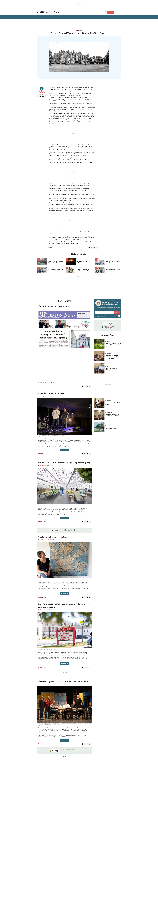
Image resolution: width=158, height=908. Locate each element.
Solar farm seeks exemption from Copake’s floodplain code (113, 427)
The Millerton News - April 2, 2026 (53, 306)
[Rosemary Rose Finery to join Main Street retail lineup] (71, 270)
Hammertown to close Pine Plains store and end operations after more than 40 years (55, 261)
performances (42, 453)
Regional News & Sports (52, 17)
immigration (109, 412)
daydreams (79, 30)
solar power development (112, 425)
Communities (40, 17)
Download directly (42, 382)
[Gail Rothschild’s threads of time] (64, 560)
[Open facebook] (116, 316)
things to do (42, 521)
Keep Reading (63, 450)
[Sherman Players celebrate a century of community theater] (64, 704)
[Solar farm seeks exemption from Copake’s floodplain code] (99, 427)
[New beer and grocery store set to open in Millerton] (99, 270)
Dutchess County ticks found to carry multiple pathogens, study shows (113, 345)
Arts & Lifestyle (65, 17)
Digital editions (111, 17)
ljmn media (109, 353)
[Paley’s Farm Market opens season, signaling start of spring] (64, 486)
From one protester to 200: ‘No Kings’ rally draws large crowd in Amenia (112, 261)
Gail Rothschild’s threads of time (52, 536)
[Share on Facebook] (38, 96)
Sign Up (117, 313)
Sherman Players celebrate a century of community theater (64, 681)
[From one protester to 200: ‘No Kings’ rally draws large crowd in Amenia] (99, 261)
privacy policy (107, 316)
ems (108, 366)
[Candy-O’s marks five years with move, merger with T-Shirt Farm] (42, 270)
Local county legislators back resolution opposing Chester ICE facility (112, 415)
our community (42, 597)
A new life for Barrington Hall (51, 393)
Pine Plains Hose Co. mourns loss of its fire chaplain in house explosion (84, 261)
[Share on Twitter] (40, 96)
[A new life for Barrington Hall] (64, 416)
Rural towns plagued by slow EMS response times (112, 369)
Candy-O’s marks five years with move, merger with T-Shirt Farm (55, 270)
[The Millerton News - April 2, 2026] (64, 329)
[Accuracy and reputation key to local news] (99, 403)
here (73, 530)
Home (38, 23)
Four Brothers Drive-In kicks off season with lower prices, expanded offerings (63, 605)
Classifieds (94, 17)
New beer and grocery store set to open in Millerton (112, 270)
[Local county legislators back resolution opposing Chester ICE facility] (99, 415)
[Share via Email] (43, 96)
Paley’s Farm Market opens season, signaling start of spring (64, 462)
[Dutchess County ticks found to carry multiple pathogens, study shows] (99, 344)
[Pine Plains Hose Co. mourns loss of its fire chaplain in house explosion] (71, 261)
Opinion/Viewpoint (76, 17)
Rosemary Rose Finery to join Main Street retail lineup (83, 270)
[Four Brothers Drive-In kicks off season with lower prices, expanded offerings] (64, 630)
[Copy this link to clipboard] (45, 96)
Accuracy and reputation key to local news (112, 403)
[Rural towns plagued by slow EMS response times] (99, 368)
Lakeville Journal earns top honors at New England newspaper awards (111, 357)
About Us (102, 17)
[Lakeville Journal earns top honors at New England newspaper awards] (99, 356)
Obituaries (86, 17)
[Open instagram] (119, 316)
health (108, 341)
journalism (109, 400)
